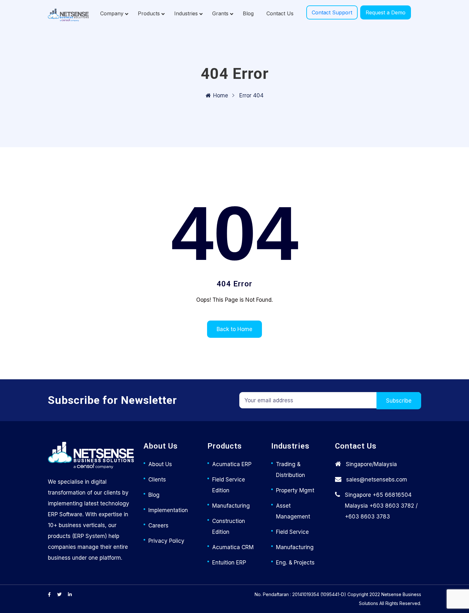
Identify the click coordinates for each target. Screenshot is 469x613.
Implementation (168, 510)
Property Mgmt (295, 490)
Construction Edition (228, 526)
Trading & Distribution (290, 469)
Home (220, 95)
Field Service (292, 532)
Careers (158, 525)
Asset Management (293, 511)
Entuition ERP (229, 562)
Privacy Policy (166, 541)
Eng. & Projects (295, 562)
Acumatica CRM (233, 547)
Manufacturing (231, 506)
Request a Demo (386, 12)
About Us (160, 464)
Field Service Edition (228, 485)
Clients (157, 479)
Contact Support (332, 12)
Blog (154, 495)
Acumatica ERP (231, 464)
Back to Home (234, 329)
